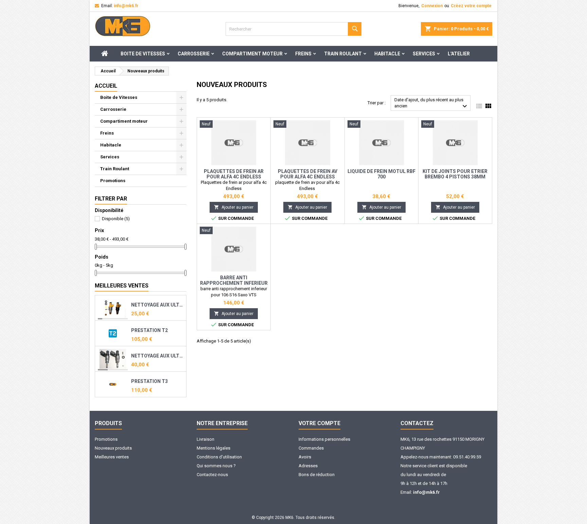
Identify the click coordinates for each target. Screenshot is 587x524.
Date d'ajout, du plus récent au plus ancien (431, 103)
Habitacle (387, 53)
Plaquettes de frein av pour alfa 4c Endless (307, 174)
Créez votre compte (471, 5)
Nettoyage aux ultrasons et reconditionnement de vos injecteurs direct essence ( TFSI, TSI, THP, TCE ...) (157, 356)
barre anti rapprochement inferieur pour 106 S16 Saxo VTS (234, 283)
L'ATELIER (459, 53)
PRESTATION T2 (149, 330)
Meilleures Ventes (121, 285)
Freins (303, 53)
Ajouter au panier (233, 207)
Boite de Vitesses (143, 53)
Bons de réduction (317, 474)
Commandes (311, 448)
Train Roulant (343, 53)
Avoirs (305, 456)
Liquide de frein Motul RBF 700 (381, 174)
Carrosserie (194, 53)
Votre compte (319, 423)
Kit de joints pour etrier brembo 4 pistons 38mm (455, 174)
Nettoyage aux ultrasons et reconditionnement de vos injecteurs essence (157, 305)
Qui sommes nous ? (216, 465)
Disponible (116, 218)
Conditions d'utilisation (219, 456)
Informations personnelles (324, 439)
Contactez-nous (212, 474)
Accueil (106, 86)
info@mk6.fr (126, 5)
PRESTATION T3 (149, 381)
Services (424, 53)
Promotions (112, 180)
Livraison (205, 439)
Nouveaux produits (113, 448)
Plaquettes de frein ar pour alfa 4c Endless (234, 174)
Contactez (417, 423)
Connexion (432, 5)
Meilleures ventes (112, 456)
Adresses (308, 465)
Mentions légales (213, 448)
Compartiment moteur (252, 53)
